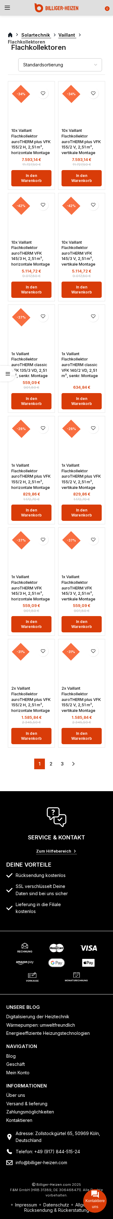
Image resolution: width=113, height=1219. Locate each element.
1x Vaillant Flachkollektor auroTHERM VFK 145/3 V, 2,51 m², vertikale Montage (78, 587)
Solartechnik (36, 35)
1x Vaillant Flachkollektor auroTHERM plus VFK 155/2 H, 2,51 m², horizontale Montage (31, 476)
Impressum (26, 1204)
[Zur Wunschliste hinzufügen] (42, 93)
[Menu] (7, 8)
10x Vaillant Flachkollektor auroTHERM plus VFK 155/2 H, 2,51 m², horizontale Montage (31, 141)
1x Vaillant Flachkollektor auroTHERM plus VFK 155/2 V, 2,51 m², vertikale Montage (81, 476)
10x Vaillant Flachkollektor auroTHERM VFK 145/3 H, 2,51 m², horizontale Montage (30, 253)
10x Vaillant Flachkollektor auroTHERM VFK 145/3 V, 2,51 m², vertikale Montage (78, 253)
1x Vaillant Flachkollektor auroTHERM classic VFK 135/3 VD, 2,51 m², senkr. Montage (29, 364)
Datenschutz (56, 1204)
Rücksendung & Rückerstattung (56, 1210)
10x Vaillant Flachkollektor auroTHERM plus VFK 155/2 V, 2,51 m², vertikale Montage (81, 141)
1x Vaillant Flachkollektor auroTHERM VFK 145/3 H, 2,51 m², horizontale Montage (30, 587)
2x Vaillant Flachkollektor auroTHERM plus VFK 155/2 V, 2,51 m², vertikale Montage (81, 699)
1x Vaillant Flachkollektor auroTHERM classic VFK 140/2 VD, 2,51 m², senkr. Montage (80, 364)
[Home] (56, 7)
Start (13, 35)
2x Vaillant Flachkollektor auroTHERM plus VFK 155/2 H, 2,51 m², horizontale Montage (31, 699)
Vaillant (67, 35)
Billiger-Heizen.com (53, 1184)
